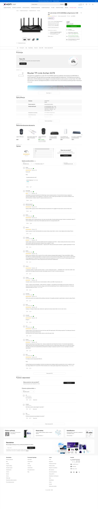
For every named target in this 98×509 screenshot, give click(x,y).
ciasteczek (39, 249)
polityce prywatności (51, 259)
